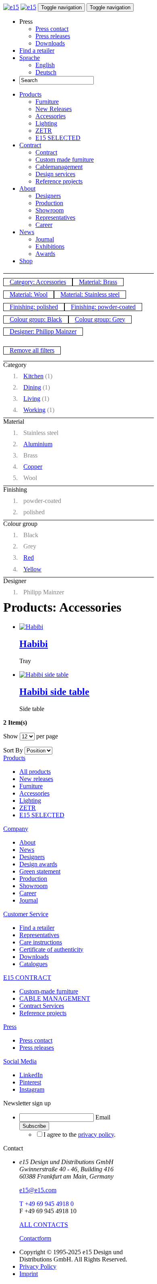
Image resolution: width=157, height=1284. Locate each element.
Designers (48, 195)
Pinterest (30, 1082)
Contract (30, 145)
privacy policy (96, 1134)
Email (102, 1117)
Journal (44, 239)
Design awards (38, 864)
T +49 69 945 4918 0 (46, 1203)
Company (15, 828)
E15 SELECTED (58, 137)
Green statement (39, 871)
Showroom (49, 210)
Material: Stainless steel (90, 294)
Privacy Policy (37, 1266)
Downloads (50, 43)
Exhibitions (49, 246)
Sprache (29, 57)
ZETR (43, 130)
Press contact (51, 28)
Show (10, 736)
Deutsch (45, 72)
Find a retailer (36, 50)
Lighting (46, 123)
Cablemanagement (59, 166)
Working (34, 409)
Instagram (31, 1089)
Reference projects (59, 181)
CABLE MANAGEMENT (54, 998)
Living (31, 398)
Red (28, 557)
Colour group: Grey (100, 319)
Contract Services (41, 1005)
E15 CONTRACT (27, 977)
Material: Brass (98, 281)
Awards (45, 253)
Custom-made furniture (48, 991)
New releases (36, 778)
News (26, 232)
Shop (26, 261)
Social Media (20, 1061)
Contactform (35, 1238)
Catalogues (33, 963)
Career (43, 224)
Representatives (55, 217)
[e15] (11, 7)
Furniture (47, 101)
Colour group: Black (36, 319)
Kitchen (33, 376)
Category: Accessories (38, 281)
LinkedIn (31, 1075)
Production (49, 203)
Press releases (52, 36)
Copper (32, 466)
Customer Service (25, 914)
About (27, 188)
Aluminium (37, 444)
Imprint (28, 1273)
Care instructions (40, 942)
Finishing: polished (34, 306)
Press (10, 1026)
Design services (55, 174)
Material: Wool (29, 294)
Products (30, 94)
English (45, 65)
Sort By (13, 750)
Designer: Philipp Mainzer (43, 331)
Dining (32, 387)
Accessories (50, 116)
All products (35, 771)
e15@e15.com (37, 1190)
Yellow (32, 569)
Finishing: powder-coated (103, 306)
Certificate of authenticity (51, 949)
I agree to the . (79, 1134)
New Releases (53, 108)
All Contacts (43, 1224)
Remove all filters (32, 350)
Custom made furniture (64, 159)
